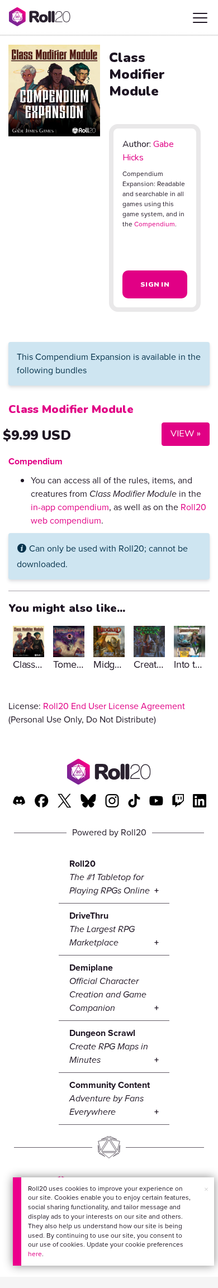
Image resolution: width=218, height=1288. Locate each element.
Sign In (154, 284)
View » (181, 433)
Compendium (154, 224)
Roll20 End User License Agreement (114, 706)
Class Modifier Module (71, 409)
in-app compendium (70, 507)
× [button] (206, 1189)
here (35, 1254)
